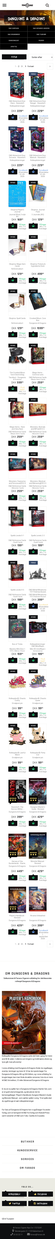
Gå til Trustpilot (8, 1219)
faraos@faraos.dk (37, 1235)
